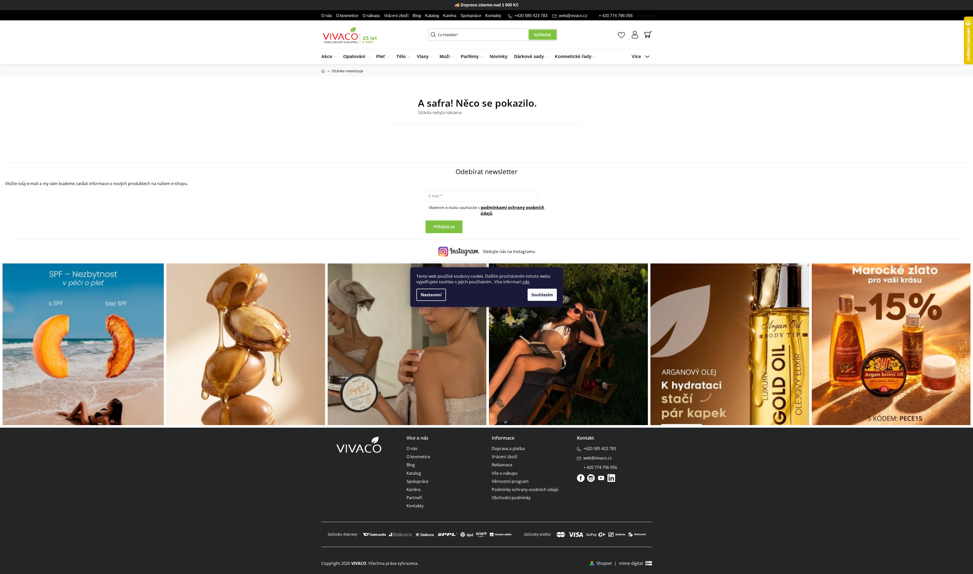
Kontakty (493, 15)
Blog (417, 15)
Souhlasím (542, 295)
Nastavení (431, 295)
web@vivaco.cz (573, 15)
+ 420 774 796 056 (616, 15)
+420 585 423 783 (531, 15)
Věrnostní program (510, 481)
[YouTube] (601, 478)
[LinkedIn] (611, 478)
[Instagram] (591, 478)
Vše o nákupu (505, 473)
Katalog (432, 15)
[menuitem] (330, 56)
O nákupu (371, 15)
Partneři (414, 497)
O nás (326, 15)
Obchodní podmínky (511, 497)
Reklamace (502, 465)
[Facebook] (581, 478)
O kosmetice (347, 15)
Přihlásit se (444, 227)
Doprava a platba (508, 448)
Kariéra (449, 15)
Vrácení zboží (396, 15)
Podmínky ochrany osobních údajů (525, 489)
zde (525, 282)
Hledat (543, 35)
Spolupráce (470, 15)
